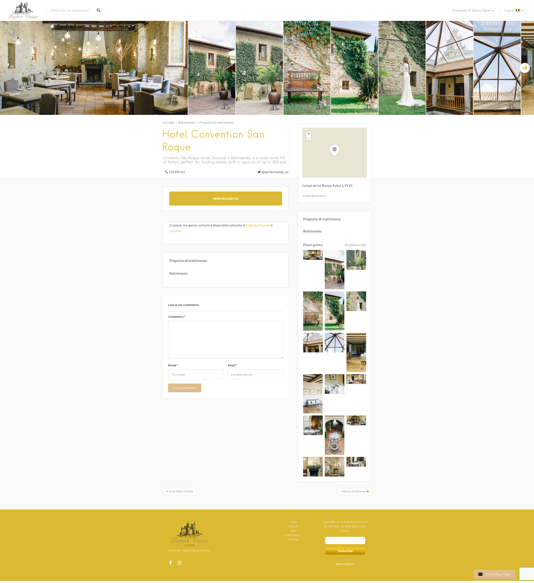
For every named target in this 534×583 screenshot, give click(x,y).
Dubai (293, 522)
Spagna (293, 539)
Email (232, 365)
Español (175, 231)
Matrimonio (186, 122)
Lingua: (510, 10)
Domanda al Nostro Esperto (473, 10)
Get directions (316, 196)
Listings (168, 122)
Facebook (170, 564)
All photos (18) (355, 245)
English (251, 225)
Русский (264, 225)
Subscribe (345, 551)
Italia (293, 531)
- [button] (309, 138)
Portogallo (293, 535)
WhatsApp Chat (498, 574)
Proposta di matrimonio (216, 122)
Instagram (179, 564)
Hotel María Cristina (181, 491)
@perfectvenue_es (275, 172)
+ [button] (309, 134)
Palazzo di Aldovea (353, 491)
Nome (173, 365)
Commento (177, 317)
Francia (293, 526)
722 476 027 (177, 172)
